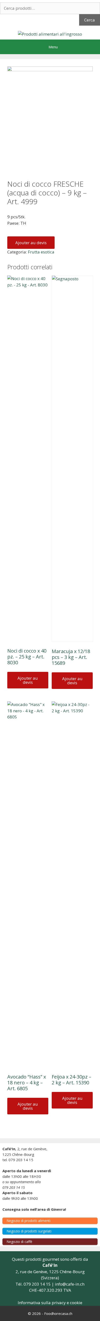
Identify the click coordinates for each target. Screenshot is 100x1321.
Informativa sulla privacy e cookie (50, 1302)
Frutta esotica (41, 252)
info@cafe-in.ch (69, 1284)
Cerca (89, 20)
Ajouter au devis (31, 242)
